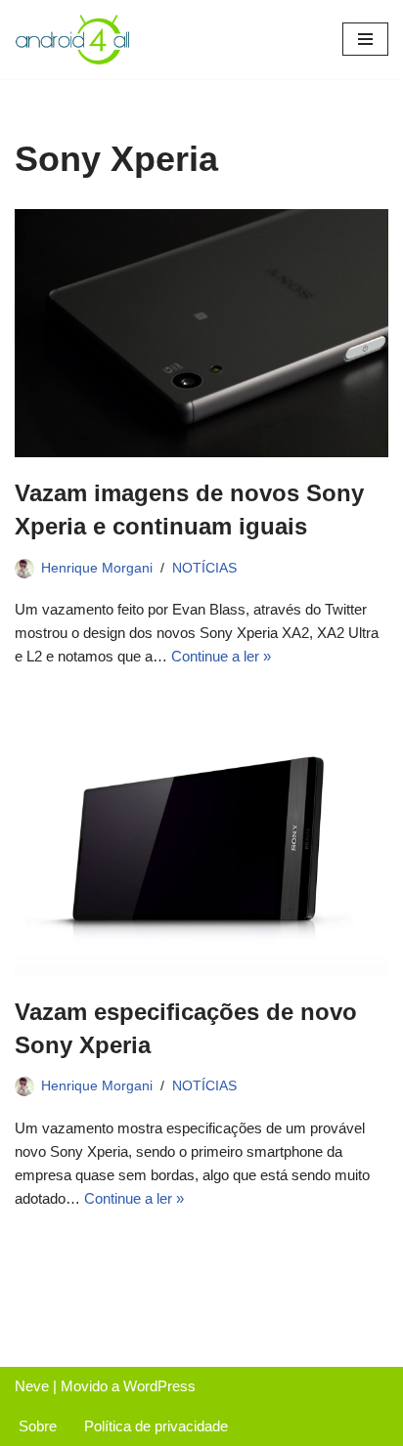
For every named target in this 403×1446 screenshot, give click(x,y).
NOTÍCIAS (204, 568)
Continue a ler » (221, 656)
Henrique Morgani (97, 568)
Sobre (38, 1426)
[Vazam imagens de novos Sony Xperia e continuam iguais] (201, 333)
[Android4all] (73, 39)
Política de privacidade (156, 1426)
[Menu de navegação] (365, 39)
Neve (32, 1386)
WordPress (159, 1386)
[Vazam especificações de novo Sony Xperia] (201, 851)
